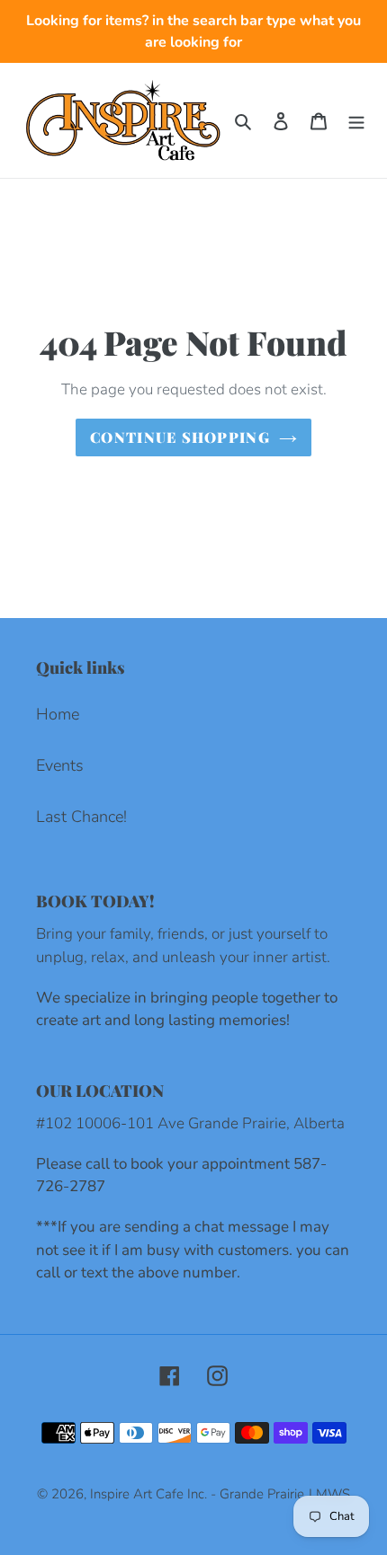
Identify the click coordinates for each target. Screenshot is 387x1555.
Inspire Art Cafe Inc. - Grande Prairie (197, 1494)
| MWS (329, 1494)
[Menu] (356, 121)
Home (57, 714)
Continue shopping (180, 437)
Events (60, 765)
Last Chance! (81, 816)
